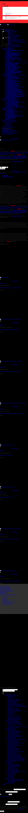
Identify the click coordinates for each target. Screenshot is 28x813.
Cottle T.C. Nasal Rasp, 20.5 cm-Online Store (10, 581)
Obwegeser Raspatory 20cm (6, 455)
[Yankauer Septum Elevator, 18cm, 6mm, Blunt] (11, 361)
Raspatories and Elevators (14, 44)
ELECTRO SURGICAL (10, 74)
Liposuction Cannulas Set (11, 101)
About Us (5, 598)
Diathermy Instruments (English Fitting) (17, 75)
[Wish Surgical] (7, 24)
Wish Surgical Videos (10, 30)
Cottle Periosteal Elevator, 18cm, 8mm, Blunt (10, 329)
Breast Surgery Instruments (11, 65)
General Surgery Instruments (18, 158)
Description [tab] (5, 175)
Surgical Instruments (10, 778)
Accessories (10, 61)
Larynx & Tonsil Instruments (9, 127)
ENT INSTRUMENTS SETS (14, 737)
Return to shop (7, 14)
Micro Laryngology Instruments (10, 120)
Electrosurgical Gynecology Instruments (14, 91)
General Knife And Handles (11, 114)
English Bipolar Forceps (10, 82)
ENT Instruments (7, 29)
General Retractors (9, 115)
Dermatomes (8, 124)
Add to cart (3, 168)
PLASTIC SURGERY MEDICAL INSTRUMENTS (15, 781)
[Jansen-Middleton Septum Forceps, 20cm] (6, 37)
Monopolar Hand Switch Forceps (12, 89)
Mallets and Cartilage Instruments (15, 39)
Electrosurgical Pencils (10, 80)
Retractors (10, 51)
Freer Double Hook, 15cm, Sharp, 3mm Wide (10, 287)
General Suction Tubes (10, 116)
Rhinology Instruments (8, 129)
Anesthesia (7, 118)
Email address (3, 801)
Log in (10, 794)
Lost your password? (5, 796)
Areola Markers (8, 122)
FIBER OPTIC (3, 593)
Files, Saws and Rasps (13, 37)
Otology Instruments (7, 108)
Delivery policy (6, 600)
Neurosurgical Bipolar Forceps (12, 85)
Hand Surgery (8, 126)
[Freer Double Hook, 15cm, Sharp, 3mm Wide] (5, 277)
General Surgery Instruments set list (16, 115)
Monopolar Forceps (9, 84)
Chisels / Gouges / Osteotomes (12, 63)
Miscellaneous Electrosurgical (12, 77)
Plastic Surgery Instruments (11, 31)
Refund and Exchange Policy (9, 601)
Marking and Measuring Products (15, 40)
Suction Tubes (8, 57)
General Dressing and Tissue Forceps (16, 107)
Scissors (10, 33)
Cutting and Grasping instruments (15, 78)
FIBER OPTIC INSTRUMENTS (10, 130)
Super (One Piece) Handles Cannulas (14, 106)
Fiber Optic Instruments (13, 36)
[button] (14, 282)
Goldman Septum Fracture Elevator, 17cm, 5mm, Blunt (12, 413)
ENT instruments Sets (8, 134)
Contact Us (5, 599)
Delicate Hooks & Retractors (14, 35)
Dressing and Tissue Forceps (14, 46)
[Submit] (5, 19)
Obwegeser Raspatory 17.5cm (7, 497)
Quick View (2, 283)
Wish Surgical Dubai (10, 783)
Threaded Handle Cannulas (14, 57)
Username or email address (6, 789)
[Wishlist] (0, 446)
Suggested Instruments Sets (11, 68)
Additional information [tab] (8, 176)
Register (2, 811)
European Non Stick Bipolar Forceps (13, 96)
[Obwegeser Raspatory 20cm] (7, 445)
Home (1, 29)
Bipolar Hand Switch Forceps (12, 88)
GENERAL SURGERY (8, 109)
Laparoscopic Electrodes (11, 93)
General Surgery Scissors (11, 110)
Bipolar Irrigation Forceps (11, 87)
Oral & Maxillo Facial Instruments (10, 98)
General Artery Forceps (10, 117)
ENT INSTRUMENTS (10, 728)
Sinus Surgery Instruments (14, 70)
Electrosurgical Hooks (10, 76)
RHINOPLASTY (6, 128)
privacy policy (21, 808)
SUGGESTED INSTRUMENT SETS (11, 133)
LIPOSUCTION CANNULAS (9, 100)
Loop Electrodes (9, 78)
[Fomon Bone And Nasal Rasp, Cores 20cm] (10, 528)
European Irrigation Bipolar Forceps (16, 95)
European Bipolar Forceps (11, 81)
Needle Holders (11, 32)
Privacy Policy (6, 597)
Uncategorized (6, 48)
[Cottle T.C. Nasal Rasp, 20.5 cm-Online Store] (8, 570)
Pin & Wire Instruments (10, 58)
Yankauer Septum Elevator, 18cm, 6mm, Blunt (10, 371)
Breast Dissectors (9, 123)
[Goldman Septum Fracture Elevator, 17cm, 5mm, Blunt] (13, 403)
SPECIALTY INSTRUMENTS (12, 108)
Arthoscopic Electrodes (10, 95)
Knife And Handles (12, 38)
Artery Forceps (11, 48)
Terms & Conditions (7, 603)
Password (2, 791)
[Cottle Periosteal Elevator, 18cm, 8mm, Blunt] (11, 319)
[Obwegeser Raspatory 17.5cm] (8, 486)
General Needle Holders (10, 113)
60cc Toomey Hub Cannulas (11, 104)
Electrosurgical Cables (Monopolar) (13, 83)
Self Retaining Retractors (13, 45)
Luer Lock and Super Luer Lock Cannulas (17, 62)
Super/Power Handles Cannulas (15, 59)
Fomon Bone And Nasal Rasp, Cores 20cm (10, 539)
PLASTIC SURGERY (8, 49)
